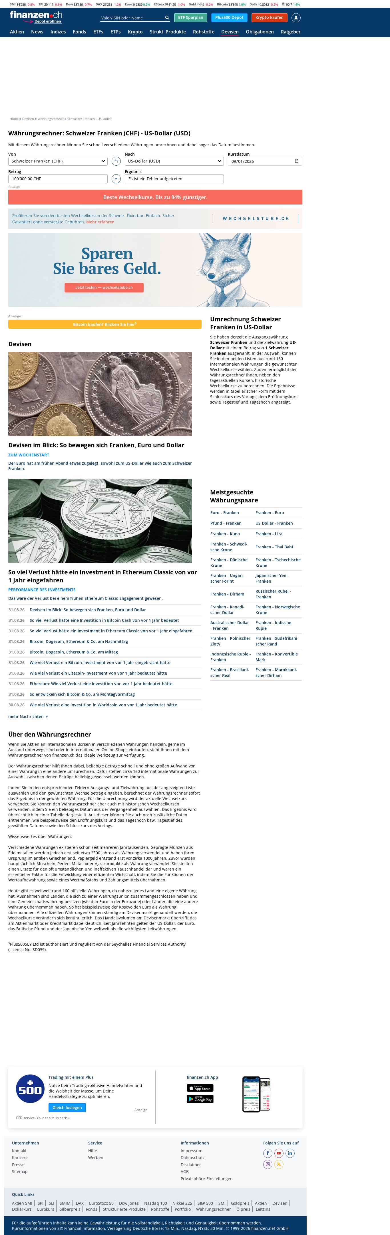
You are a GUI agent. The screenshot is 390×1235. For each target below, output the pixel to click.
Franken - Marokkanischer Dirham (276, 672)
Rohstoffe (203, 32)
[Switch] (116, 161)
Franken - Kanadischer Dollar (227, 609)
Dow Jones (129, 1203)
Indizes (58, 32)
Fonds (79, 32)
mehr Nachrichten (26, 716)
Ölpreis (243, 1209)
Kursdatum (239, 154)
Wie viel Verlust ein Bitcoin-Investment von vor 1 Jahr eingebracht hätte (100, 662)
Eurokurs (45, 1209)
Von (12, 154)
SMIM (65, 1203)
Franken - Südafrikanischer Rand (277, 641)
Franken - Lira (269, 533)
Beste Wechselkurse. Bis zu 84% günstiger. (155, 197)
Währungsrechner (213, 1209)
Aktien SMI (22, 1203)
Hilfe (92, 1151)
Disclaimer (191, 1165)
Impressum (191, 1151)
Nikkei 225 (182, 1203)
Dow (69, 4)
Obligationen (260, 32)
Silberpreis (70, 1209)
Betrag (14, 171)
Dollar (254, 4)
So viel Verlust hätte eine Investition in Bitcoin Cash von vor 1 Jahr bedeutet (104, 620)
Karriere (20, 1158)
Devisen (230, 32)
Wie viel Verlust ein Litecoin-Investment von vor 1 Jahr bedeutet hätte (98, 673)
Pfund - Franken (226, 523)
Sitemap (20, 1172)
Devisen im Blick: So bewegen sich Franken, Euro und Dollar (96, 445)
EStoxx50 (161, 4)
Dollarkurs (22, 1209)
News (37, 32)
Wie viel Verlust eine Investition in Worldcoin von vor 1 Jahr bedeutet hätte (103, 704)
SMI (13, 4)
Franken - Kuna (225, 533)
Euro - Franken (224, 512)
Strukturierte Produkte (124, 1209)
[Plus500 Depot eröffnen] (42, 21)
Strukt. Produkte (168, 32)
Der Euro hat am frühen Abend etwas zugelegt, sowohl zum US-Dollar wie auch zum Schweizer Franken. (100, 465)
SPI (41, 4)
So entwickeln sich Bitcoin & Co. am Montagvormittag (82, 694)
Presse (18, 1165)
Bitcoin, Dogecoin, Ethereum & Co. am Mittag (74, 652)
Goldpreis (240, 1203)
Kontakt (19, 1151)
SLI (51, 1203)
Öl (283, 4)
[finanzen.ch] (36, 14)
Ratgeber (291, 32)
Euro (128, 4)
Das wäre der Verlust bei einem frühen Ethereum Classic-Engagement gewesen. (85, 598)
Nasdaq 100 (155, 1203)
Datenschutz (193, 1158)
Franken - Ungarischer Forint (227, 578)
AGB (185, 1172)
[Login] (296, 17)
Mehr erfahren (100, 221)
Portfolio (183, 1209)
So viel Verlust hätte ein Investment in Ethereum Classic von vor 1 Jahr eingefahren (102, 576)
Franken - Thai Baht (274, 547)
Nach (130, 154)
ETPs (115, 32)
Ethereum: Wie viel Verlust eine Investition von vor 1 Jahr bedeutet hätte (101, 683)
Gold (192, 4)
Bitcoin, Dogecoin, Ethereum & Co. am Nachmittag (79, 641)
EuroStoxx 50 (101, 1203)
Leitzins (263, 1209)
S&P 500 (205, 1203)
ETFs (98, 32)
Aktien (17, 32)
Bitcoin (222, 4)
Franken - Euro (270, 512)
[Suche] (167, 18)
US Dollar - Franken (274, 523)
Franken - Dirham (227, 594)
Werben (95, 1158)
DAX (99, 4)
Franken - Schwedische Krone (228, 546)
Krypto (135, 32)
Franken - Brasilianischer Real (229, 672)
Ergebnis (133, 171)
